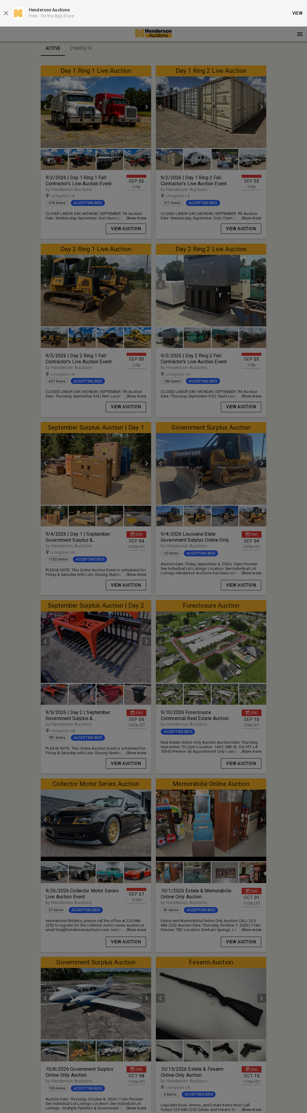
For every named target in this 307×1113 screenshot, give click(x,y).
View (297, 13)
